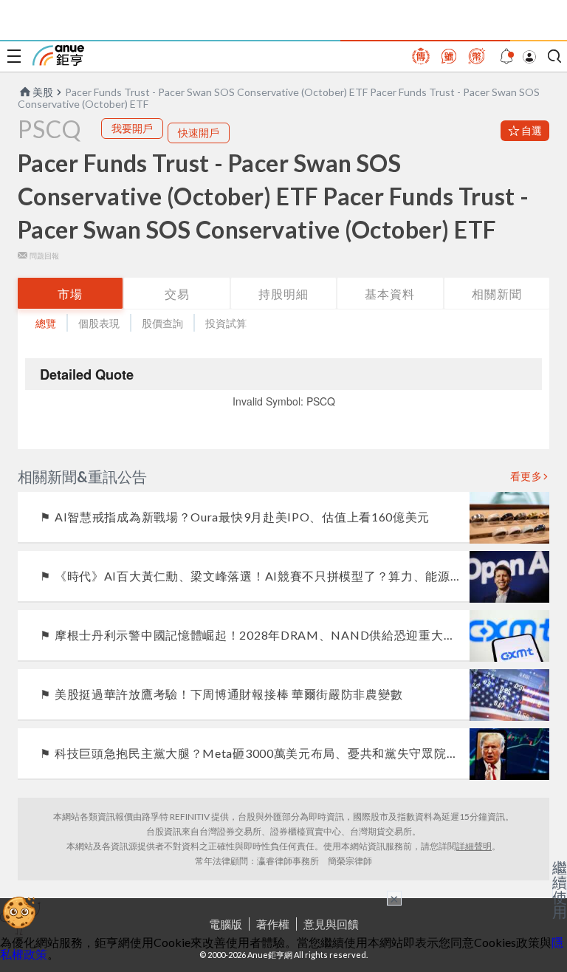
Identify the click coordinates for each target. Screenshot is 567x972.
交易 (177, 294)
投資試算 (226, 323)
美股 (42, 92)
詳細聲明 (474, 846)
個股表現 (99, 323)
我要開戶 (132, 128)
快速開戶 (198, 132)
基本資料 (390, 294)
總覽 (45, 323)
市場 (70, 294)
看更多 (526, 476)
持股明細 (283, 294)
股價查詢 (162, 323)
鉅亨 (58, 55)
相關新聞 (497, 294)
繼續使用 (559, 889)
